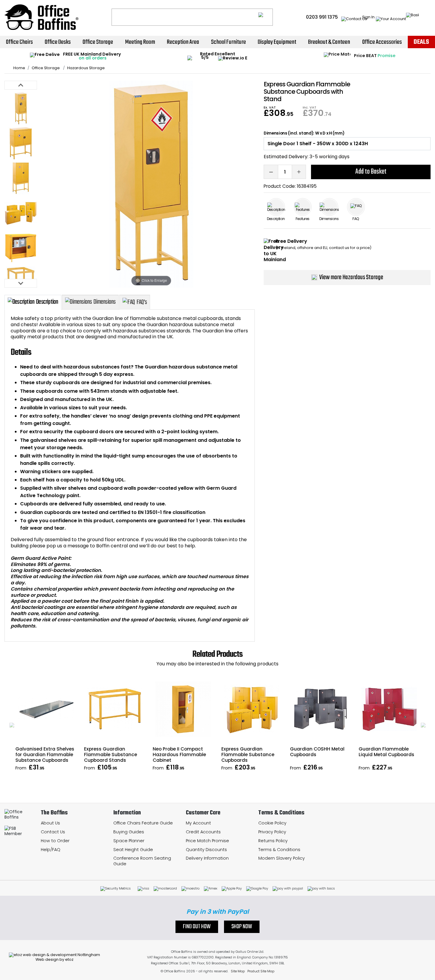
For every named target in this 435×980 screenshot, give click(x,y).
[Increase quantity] (299, 172)
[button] (11, 725)
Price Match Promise (207, 841)
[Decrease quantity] (271, 172)
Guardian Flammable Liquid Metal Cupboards (386, 752)
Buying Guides (128, 832)
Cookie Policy (272, 823)
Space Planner (128, 841)
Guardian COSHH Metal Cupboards (317, 752)
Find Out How (197, 927)
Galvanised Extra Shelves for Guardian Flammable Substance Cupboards (44, 754)
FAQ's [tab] (141, 302)
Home (19, 68)
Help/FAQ (50, 850)
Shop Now (241, 927)
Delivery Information (207, 858)
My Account (198, 823)
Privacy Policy (272, 832)
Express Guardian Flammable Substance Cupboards (247, 754)
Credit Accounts (203, 832)
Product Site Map (260, 971)
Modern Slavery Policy (281, 858)
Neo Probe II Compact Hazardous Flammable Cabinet (179, 754)
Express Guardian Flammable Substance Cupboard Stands (110, 754)
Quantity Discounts (206, 850)
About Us (50, 823)
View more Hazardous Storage (351, 277)
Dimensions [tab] (104, 302)
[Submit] (265, 17)
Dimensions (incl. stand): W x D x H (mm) (304, 133)
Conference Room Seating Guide (142, 861)
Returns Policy (273, 841)
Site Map (238, 971)
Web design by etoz (54, 959)
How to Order (55, 841)
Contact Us (53, 832)
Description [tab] (47, 302)
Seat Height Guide (133, 850)
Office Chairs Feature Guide (143, 823)
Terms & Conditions (279, 850)
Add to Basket (370, 171)
